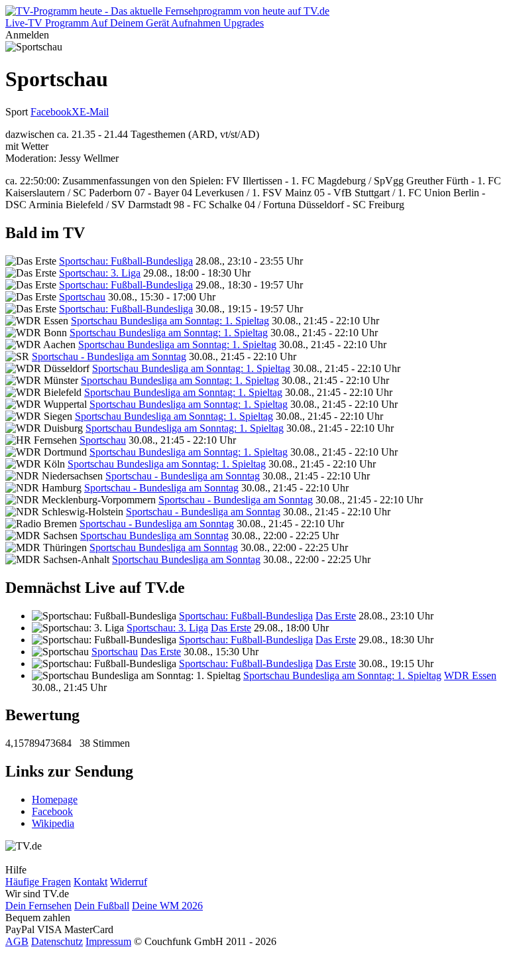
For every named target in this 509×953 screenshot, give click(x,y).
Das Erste (335, 615)
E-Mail (94, 111)
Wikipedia (53, 823)
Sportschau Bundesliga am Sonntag (154, 535)
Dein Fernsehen (38, 905)
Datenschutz (57, 941)
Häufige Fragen (38, 881)
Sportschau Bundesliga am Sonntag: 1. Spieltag (170, 320)
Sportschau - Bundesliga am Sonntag (109, 356)
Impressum (108, 941)
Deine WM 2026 (167, 905)
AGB (16, 941)
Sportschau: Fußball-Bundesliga (126, 261)
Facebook (51, 111)
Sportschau (82, 296)
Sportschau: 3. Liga (100, 273)
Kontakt (90, 881)
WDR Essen (470, 675)
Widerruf (128, 881)
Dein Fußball (101, 905)
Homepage (55, 799)
